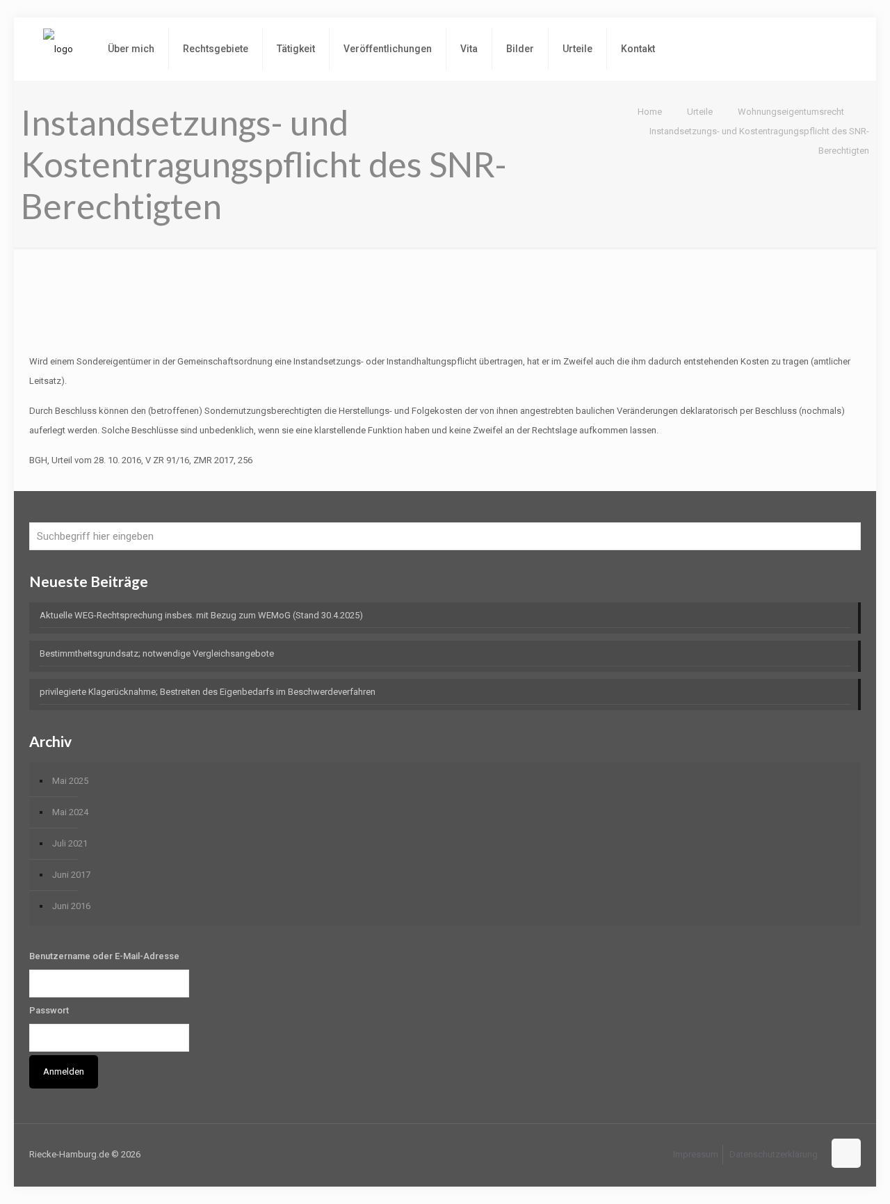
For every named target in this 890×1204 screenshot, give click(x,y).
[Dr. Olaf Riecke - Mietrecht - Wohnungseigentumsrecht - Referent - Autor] (58, 48)
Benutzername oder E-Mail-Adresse (104, 956)
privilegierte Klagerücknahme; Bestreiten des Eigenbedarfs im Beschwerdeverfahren (207, 692)
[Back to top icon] (846, 1153)
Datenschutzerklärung (773, 1154)
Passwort (49, 1010)
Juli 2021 (70, 843)
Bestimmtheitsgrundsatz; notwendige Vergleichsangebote (157, 653)
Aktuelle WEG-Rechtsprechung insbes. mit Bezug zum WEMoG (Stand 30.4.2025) (201, 615)
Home (650, 111)
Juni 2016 (71, 906)
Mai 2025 (70, 781)
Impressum (695, 1154)
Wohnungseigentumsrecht (791, 111)
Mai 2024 (70, 812)
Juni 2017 (71, 874)
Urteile (700, 111)
